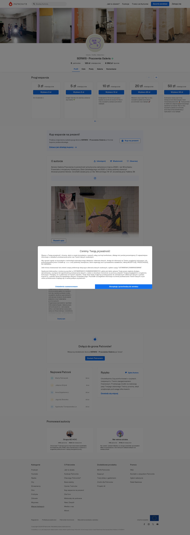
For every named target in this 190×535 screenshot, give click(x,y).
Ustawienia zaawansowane (66, 287)
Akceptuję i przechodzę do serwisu (123, 287)
